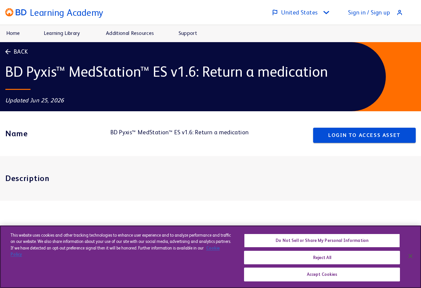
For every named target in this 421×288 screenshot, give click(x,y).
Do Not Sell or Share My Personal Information (322, 240)
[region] (210, 256)
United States (299, 12)
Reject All (322, 257)
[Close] (410, 256)
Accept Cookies (322, 274)
